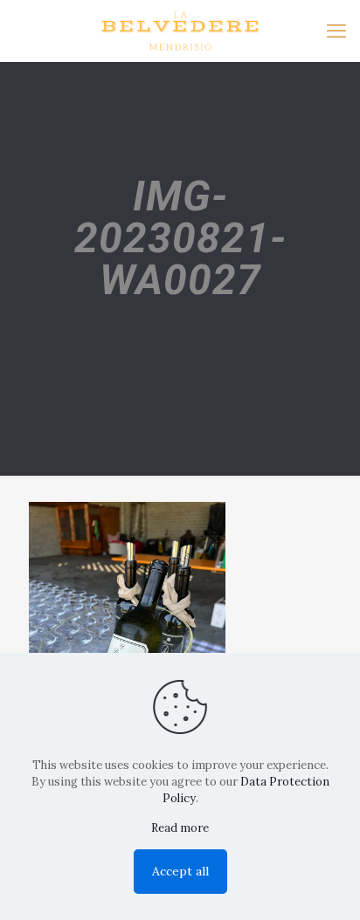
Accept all (180, 871)
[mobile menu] (336, 30)
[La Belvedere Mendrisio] (180, 30)
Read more (180, 827)
